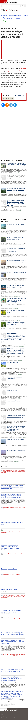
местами (24, 68)
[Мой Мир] (15, 105)
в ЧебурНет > (6, 21)
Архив (11, 15)
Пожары (17, 18)
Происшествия (8, 18)
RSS (14, 717)
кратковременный (14, 71)
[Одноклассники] (7, 105)
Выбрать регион (5, 716)
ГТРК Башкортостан (17, 95)
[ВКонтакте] (3, 105)
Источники (17, 15)
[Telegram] (11, 105)
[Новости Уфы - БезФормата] (9, 2)
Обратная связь (4, 714)
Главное (4, 15)
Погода (25, 15)
